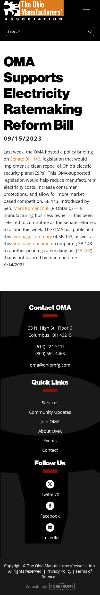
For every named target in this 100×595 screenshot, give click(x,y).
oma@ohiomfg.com (50, 365)
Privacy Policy (59, 571)
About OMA (50, 431)
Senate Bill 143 (25, 159)
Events (50, 440)
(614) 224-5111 (50, 346)
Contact (50, 450)
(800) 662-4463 (50, 353)
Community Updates (50, 412)
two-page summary (32, 236)
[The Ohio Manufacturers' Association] (34, 10)
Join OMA (50, 421)
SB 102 (84, 250)
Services (50, 403)
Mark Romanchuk (31, 208)
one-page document (33, 243)
